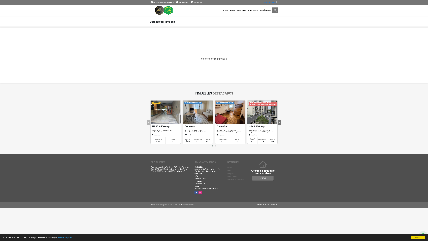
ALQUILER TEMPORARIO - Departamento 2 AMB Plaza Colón (195, 131)
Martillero (253, 10)
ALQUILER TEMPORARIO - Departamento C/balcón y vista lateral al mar (229, 131)
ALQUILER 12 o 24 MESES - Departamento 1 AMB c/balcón (261, 131)
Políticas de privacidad (236, 180)
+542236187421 (199, 2)
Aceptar (418, 237)
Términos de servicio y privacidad (266, 204)
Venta (232, 10)
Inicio (225, 10)
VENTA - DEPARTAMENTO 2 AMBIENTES (163, 131)
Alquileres (241, 10)
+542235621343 (184, 2)
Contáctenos (265, 10)
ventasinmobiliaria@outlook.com (206, 188)
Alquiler (231, 174)
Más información (65, 237)
